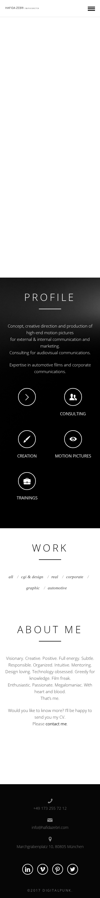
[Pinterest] (57, 869)
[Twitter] (72, 869)
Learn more (50, 39)
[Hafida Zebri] (22, 7)
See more (46, 58)
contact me (56, 723)
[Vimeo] (42, 869)
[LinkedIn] (27, 869)
